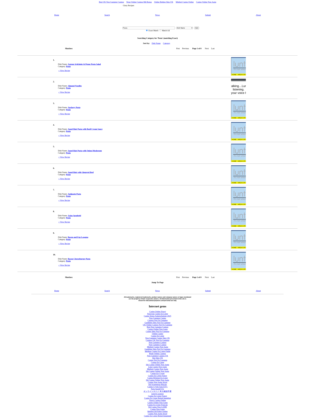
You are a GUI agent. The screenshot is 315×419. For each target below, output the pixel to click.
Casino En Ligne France (157, 376)
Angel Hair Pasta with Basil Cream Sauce (85, 129)
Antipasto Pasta (74, 194)
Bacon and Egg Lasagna (78, 237)
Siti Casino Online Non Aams (157, 365)
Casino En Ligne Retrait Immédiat (157, 398)
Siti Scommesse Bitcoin (157, 384)
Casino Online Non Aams (206, 2)
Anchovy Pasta (74, 107)
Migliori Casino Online (185, 2)
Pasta (68, 66)
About (258, 15)
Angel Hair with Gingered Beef (81, 172)
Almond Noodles (75, 86)
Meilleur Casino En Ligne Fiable (157, 351)
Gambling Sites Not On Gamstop (157, 323)
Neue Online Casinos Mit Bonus (139, 2)
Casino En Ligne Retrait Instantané (157, 416)
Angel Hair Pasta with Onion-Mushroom (85, 151)
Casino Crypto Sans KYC (157, 387)
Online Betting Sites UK (163, 2)
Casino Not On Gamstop (157, 360)
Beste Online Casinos (157, 354)
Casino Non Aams (157, 409)
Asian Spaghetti (74, 216)
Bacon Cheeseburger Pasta (79, 259)
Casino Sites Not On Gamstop (157, 331)
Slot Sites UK (157, 358)
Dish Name (156, 43)
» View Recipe (64, 71)
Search (107, 15)
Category (166, 43)
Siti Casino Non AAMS (157, 407)
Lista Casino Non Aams (157, 367)
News (157, 15)
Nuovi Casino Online (157, 400)
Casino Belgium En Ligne (157, 378)
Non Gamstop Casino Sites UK (157, 338)
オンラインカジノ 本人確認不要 (157, 391)
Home (56, 15)
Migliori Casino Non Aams (157, 347)
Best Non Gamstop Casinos (157, 327)
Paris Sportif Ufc (157, 389)
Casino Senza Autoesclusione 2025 (157, 316)
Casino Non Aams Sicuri (157, 382)
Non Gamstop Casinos (157, 342)
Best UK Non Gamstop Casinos (111, 2)
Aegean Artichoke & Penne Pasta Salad (84, 64)
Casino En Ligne (157, 336)
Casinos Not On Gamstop (158, 320)
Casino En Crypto (157, 373)
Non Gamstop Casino (157, 318)
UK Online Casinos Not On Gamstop (157, 325)
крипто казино (157, 394)
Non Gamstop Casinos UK (157, 356)
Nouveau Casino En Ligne (157, 314)
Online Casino (157, 334)
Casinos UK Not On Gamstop (157, 340)
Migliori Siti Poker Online (157, 411)
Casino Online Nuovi (157, 312)
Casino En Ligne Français (157, 405)
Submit (208, 15)
